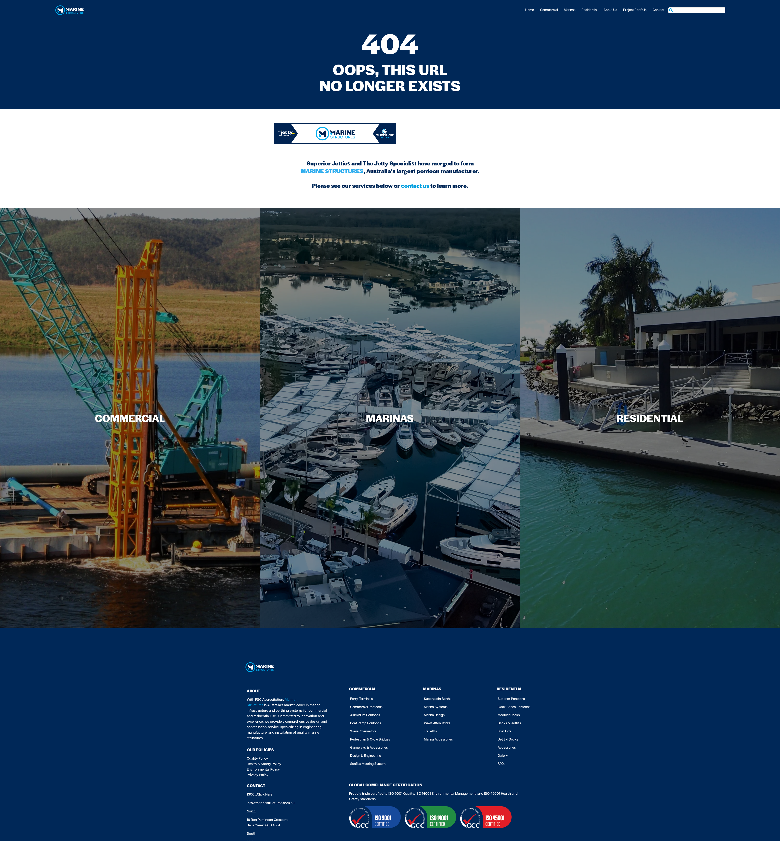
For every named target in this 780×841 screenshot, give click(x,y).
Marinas (569, 10)
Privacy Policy (257, 775)
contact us (415, 185)
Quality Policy (257, 758)
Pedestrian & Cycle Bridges (370, 739)
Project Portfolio (635, 10)
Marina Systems (435, 707)
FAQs (501, 764)
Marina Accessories (438, 739)
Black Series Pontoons (514, 707)
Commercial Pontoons (366, 707)
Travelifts (430, 731)
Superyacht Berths (437, 699)
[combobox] (696, 10)
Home (529, 10)
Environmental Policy (263, 769)
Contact (658, 10)
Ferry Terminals (361, 699)
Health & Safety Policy (264, 764)
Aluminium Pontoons (365, 715)
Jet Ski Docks (508, 739)
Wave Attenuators (363, 731)
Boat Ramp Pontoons (365, 723)
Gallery (503, 756)
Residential (589, 10)
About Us (610, 10)
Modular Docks (509, 715)
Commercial (549, 10)
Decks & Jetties (509, 723)
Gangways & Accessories (369, 747)
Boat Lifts (504, 731)
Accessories (507, 747)
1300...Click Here (259, 794)
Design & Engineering (365, 756)
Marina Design (434, 715)
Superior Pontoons (511, 699)
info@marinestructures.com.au (271, 803)
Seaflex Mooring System (368, 764)
